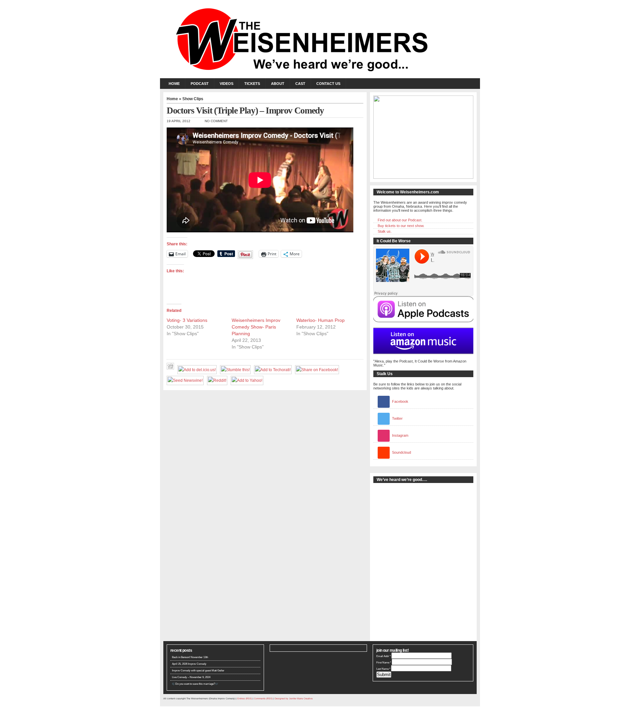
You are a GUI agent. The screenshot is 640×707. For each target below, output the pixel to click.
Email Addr (383, 656)
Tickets (252, 84)
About (277, 84)
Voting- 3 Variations (187, 320)
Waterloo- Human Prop (320, 320)
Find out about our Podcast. (400, 220)
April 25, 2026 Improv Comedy (189, 663)
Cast (300, 84)
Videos (226, 84)
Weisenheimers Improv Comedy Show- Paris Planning (256, 327)
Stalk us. (385, 231)
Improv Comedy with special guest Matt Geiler (198, 670)
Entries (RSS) (244, 698)
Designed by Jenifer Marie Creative (294, 698)
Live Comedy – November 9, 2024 (191, 677)
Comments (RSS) (263, 698)
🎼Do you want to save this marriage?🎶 (195, 683)
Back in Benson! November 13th (190, 657)
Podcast (200, 84)
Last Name (383, 668)
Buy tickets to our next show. (401, 226)
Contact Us (328, 84)
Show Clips (192, 99)
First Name (383, 662)
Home (174, 84)
